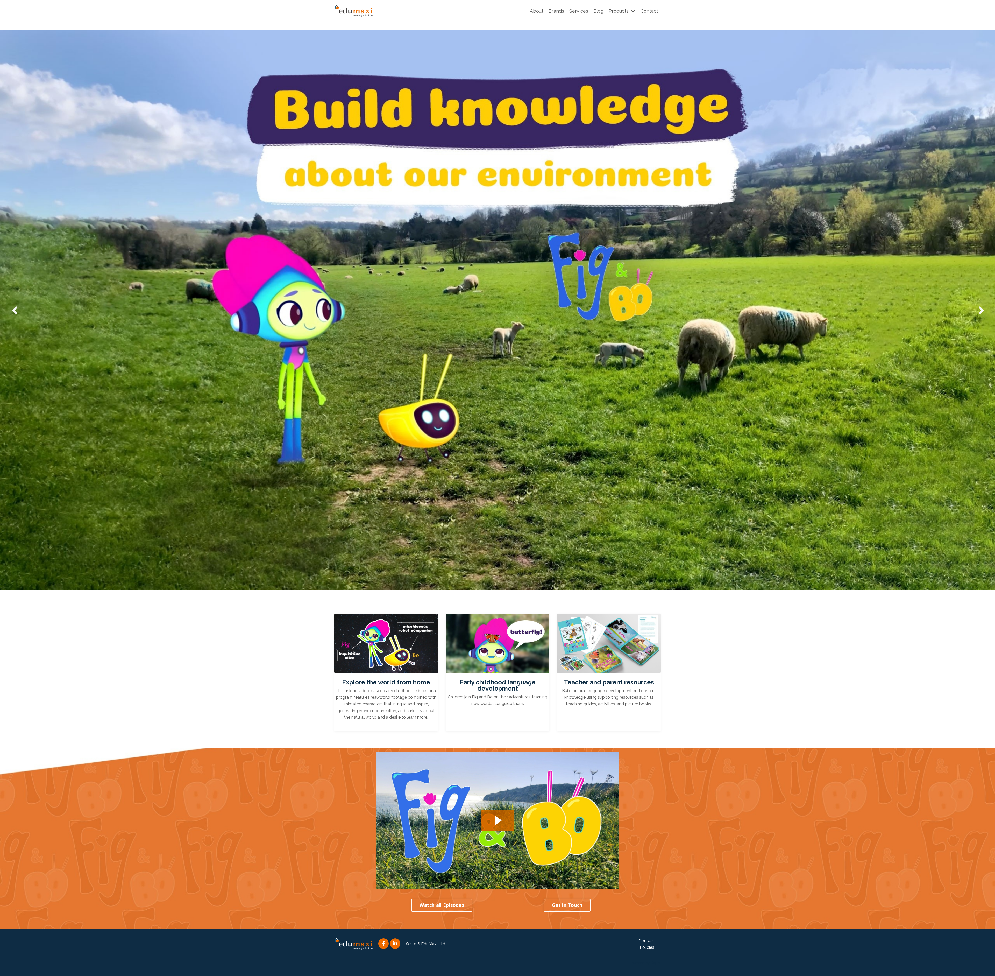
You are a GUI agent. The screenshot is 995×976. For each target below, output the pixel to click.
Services (578, 11)
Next (980, 310)
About (536, 11)
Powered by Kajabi (645, 963)
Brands (556, 11)
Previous (14, 310)
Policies (647, 947)
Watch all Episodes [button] (442, 905)
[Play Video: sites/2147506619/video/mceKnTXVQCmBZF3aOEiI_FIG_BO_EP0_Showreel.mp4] (497, 820)
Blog (598, 11)
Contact (649, 11)
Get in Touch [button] (567, 905)
